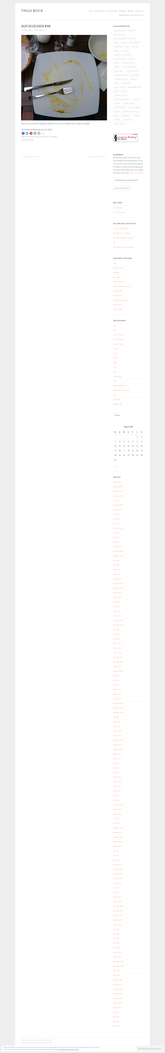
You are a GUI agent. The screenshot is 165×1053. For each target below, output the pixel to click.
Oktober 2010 (117, 878)
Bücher (135, 47)
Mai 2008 (116, 971)
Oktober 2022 (117, 510)
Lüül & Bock (119, 87)
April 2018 (116, 639)
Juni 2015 (116, 763)
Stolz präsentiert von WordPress (36, 1040)
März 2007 (116, 1026)
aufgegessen (27, 140)
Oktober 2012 (117, 832)
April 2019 (116, 611)
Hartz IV (117, 67)
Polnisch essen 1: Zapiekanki (122, 233)
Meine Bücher (117, 376)
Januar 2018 (117, 653)
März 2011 (116, 860)
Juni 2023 (116, 500)
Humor (115, 353)
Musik (115, 381)
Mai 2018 (116, 634)
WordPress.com (45, 1043)
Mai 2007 (116, 1017)
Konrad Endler (121, 79)
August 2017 (117, 676)
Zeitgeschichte (117, 404)
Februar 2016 (117, 731)
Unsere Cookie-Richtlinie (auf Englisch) (68, 1049)
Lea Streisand (117, 295)
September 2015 (118, 749)
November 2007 (118, 994)
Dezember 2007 (118, 989)
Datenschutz (137, 15)
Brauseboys (135, 43)
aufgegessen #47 (30, 157)
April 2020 (116, 570)
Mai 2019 (116, 607)
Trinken (136, 116)
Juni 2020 (116, 560)
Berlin (124, 43)
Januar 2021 (117, 547)
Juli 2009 (116, 929)
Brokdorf (118, 47)
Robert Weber (117, 305)
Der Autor (112, 11)
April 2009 (116, 943)
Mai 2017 (116, 680)
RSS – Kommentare (119, 212)
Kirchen (135, 75)
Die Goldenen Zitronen (124, 59)
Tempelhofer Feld (130, 112)
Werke (131, 11)
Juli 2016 (116, 717)
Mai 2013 (116, 823)
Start (91, 11)
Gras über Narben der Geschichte (123, 238)
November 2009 (118, 911)
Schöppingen (119, 107)
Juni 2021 (116, 533)
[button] (23, 133)
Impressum (124, 15)
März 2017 (116, 689)
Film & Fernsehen (118, 339)
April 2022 (116, 519)
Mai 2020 (116, 565)
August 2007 (117, 1007)
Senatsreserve (134, 107)
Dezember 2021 (118, 528)
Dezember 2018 (118, 620)
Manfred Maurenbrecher (120, 300)
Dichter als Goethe (122, 55)
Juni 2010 (116, 892)
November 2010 (118, 874)
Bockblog (100, 11)
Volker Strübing (117, 309)
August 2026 (117, 482)
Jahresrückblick (121, 75)
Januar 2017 (117, 699)
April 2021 (116, 542)
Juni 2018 (116, 630)
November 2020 (118, 556)
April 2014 (116, 800)
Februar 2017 (117, 694)
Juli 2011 (116, 851)
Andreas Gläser (118, 268)
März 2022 (116, 523)
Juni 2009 (116, 934)
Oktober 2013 (117, 809)
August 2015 (117, 754)
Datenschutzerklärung (136, 173)
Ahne (114, 263)
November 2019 (118, 588)
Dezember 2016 (118, 703)
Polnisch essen (120, 95)
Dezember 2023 (118, 496)
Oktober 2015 (117, 745)
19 (124, 450)
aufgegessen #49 (98, 157)
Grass (116, 63)
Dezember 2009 (118, 906)
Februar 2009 (117, 952)
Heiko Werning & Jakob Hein (122, 286)
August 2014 (117, 786)
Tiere (116, 116)
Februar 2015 (117, 777)
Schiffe (117, 103)
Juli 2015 (116, 759)
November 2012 (118, 828)
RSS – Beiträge (117, 208)
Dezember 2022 (118, 505)
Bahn (116, 43)
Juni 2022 (116, 514)
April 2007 (116, 1021)
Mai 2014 (116, 795)
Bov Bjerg (116, 272)
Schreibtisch (129, 103)
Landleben (126, 83)
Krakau (133, 79)
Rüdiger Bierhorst (122, 99)
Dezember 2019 (118, 583)
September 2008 (118, 966)
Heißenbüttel (130, 67)
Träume (117, 120)
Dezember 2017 (118, 657)
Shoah (117, 112)
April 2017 (116, 685)
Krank (115, 362)
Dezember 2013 (118, 805)
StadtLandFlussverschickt (121, 390)
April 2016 (116, 726)
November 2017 (118, 662)
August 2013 (117, 814)
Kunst (115, 367)
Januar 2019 (117, 616)
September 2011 (118, 842)
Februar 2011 (117, 865)
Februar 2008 (117, 980)
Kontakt (139, 11)
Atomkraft (132, 31)
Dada (116, 51)
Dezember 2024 (118, 487)
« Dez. (115, 467)
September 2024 (118, 491)
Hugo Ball (118, 71)
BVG (127, 47)
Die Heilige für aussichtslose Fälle (123, 247)
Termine (122, 11)
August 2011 (117, 846)
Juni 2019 (116, 602)
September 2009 (118, 920)
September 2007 (118, 1003)
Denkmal (125, 51)
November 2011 (118, 837)
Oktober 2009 (117, 915)
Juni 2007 (116, 1012)
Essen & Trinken (50, 137)
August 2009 (117, 925)
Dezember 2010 (118, 869)
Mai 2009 (116, 938)
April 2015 (116, 772)
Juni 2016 (116, 722)
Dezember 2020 (118, 551)
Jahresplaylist (132, 71)
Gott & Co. (116, 349)
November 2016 (118, 708)
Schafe (136, 99)
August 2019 (117, 597)
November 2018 (118, 625)
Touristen (125, 116)
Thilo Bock (32, 11)
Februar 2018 (117, 648)
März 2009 (116, 948)
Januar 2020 (117, 579)
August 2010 (117, 883)
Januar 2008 (117, 984)
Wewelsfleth (120, 124)
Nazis (116, 91)
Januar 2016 (117, 735)
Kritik (116, 83)
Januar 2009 (117, 957)
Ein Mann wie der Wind (120, 228)
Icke (114, 242)
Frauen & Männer (118, 344)
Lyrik (114, 372)
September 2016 (118, 712)
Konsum (115, 358)
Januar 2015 (117, 782)
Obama (124, 91)
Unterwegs (116, 399)
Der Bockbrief (118, 155)
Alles (40, 137)
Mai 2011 (116, 855)
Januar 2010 (117, 902)
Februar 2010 (117, 897)
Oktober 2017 (117, 666)
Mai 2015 (116, 768)
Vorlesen (127, 120)
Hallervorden (128, 63)
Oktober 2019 (117, 593)
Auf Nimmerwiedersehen (124, 39)
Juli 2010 (116, 888)
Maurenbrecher (135, 87)
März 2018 (116, 643)
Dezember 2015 (118, 740)
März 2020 (116, 574)
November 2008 (118, 961)
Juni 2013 (116, 819)
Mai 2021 (116, 537)
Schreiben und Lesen (119, 385)
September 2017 (118, 671)
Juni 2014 (116, 791)
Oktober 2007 (117, 998)
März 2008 (116, 975)
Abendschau (119, 31)
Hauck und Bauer (118, 282)
